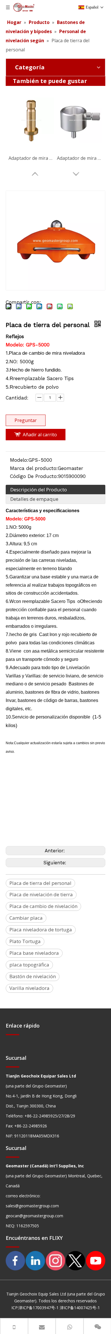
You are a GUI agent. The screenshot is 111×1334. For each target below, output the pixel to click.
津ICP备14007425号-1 (80, 1307)
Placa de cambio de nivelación (43, 906)
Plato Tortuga (25, 941)
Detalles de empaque (34, 499)
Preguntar (26, 420)
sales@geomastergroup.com (32, 1205)
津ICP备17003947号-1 (38, 1307)
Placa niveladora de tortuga (40, 929)
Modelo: (19, 460)
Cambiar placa (26, 918)
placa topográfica (29, 964)
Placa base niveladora (34, 953)
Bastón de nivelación (32, 976)
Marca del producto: (34, 468)
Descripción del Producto (38, 489)
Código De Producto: (34, 476)
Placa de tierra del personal (40, 883)
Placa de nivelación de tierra (41, 894)
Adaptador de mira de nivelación (31, 158)
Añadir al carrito (40, 434)
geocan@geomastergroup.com (34, 1215)
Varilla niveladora (29, 988)
